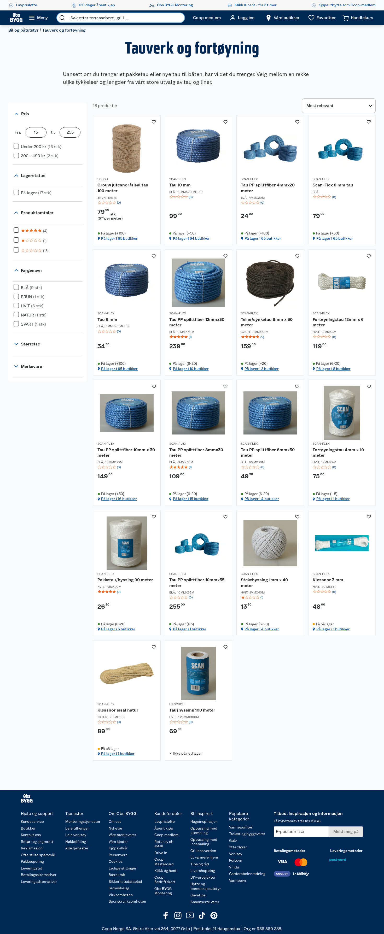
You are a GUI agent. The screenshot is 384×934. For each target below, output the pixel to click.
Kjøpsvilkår (118, 848)
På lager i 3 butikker (118, 629)
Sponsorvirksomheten (127, 901)
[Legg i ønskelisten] (153, 122)
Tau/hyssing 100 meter (192, 710)
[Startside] (16, 17)
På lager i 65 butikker (119, 238)
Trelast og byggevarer (247, 834)
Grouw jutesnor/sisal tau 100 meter (122, 188)
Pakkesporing (32, 861)
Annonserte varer (204, 902)
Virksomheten (121, 895)
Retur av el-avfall (164, 843)
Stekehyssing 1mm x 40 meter (264, 582)
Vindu (234, 867)
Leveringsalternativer (39, 881)
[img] (126, 202)
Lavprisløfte (164, 821)
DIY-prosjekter (203, 877)
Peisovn (235, 860)
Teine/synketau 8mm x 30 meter (267, 322)
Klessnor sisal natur (117, 710)
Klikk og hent (165, 870)
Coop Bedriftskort (164, 879)
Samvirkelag (119, 888)
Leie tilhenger (77, 828)
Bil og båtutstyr (23, 30)
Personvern (118, 855)
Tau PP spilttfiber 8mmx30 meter (196, 452)
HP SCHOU (176, 704)
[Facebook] (166, 915)
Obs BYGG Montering (163, 890)
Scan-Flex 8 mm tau (333, 185)
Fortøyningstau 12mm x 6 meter (338, 322)
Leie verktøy (75, 835)
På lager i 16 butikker (119, 499)
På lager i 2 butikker (262, 369)
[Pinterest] (214, 915)
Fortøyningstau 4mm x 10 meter (338, 452)
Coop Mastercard (164, 861)
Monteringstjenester (82, 821)
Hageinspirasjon (204, 821)
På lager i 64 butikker (191, 238)
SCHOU (102, 179)
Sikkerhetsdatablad (125, 881)
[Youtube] (190, 915)
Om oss (115, 821)
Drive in (160, 853)
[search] (62, 18)
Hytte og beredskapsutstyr (205, 886)
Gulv (233, 840)
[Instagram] (178, 915)
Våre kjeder (118, 841)
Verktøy (235, 854)
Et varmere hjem (204, 857)
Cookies (116, 861)
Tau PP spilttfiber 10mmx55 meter (196, 582)
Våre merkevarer (122, 835)
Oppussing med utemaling (203, 830)
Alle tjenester (76, 848)
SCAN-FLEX (177, 179)
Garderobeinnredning (247, 874)
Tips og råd (199, 864)
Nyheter (115, 828)
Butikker (28, 828)
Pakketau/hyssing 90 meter (125, 579)
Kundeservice (32, 821)
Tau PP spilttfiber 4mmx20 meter (268, 188)
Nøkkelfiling (75, 841)
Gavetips (198, 895)
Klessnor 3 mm (328, 579)
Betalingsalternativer (38, 875)
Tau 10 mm (180, 185)
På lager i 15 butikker (190, 499)
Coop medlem (166, 835)
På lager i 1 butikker (333, 499)
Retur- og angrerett (37, 841)
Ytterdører (238, 847)
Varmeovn (237, 880)
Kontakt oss (31, 835)
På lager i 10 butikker (191, 369)
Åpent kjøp (163, 828)
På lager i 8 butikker (333, 369)
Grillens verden (203, 851)
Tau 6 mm (107, 319)
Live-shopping (202, 870)
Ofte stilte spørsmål (38, 855)
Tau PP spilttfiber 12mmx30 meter (196, 322)
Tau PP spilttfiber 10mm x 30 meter (126, 452)
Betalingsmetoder (289, 851)
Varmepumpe (240, 827)
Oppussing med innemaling (203, 841)
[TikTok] (202, 915)
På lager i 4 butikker (262, 499)
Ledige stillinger (122, 868)
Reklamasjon (32, 848)
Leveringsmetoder (346, 851)
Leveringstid (31, 868)
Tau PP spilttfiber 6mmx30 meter (268, 452)
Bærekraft (117, 875)
